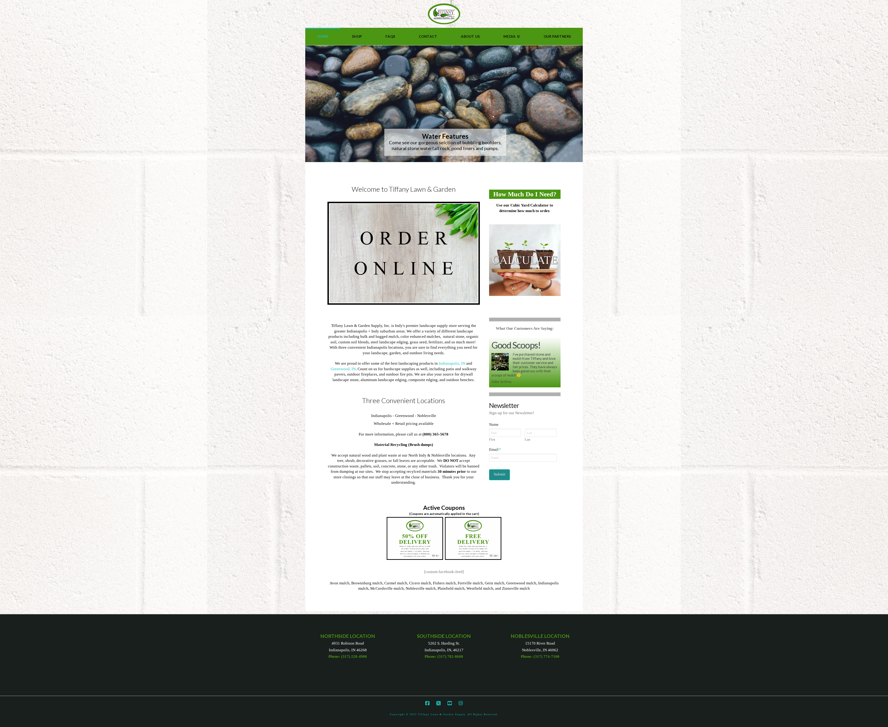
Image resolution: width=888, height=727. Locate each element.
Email (495, 481)
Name (494, 456)
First (492, 471)
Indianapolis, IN (452, 363)
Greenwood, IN (343, 369)
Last (527, 471)
